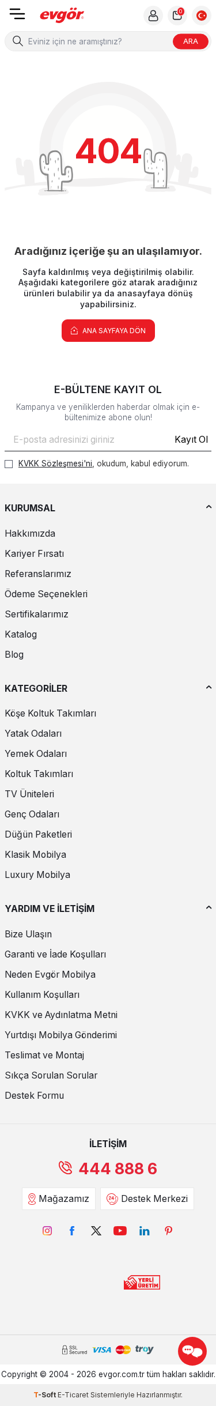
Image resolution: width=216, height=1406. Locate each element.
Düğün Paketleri (38, 834)
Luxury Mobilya (37, 874)
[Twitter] (96, 1231)
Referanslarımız (38, 573)
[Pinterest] (169, 1231)
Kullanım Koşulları (42, 994)
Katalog (21, 634)
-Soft (45, 1394)
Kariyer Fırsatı (34, 553)
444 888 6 (117, 1168)
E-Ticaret (73, 1394)
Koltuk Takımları (39, 773)
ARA (190, 41)
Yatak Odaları (33, 733)
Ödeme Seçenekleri (46, 594)
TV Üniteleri (29, 794)
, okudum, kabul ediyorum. (103, 463)
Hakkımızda (30, 533)
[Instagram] (48, 1231)
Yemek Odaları (36, 753)
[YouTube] (120, 1231)
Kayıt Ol (191, 439)
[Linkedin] (144, 1231)
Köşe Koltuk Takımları (50, 713)
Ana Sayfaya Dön (113, 330)
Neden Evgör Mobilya (50, 974)
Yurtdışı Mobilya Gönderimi (61, 1035)
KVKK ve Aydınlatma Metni (61, 1014)
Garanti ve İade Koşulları (55, 954)
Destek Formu (34, 1095)
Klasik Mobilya (35, 854)
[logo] (62, 16)
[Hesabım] (153, 15)
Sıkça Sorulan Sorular (51, 1075)
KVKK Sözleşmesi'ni (55, 463)
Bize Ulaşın (28, 934)
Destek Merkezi (154, 1198)
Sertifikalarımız (37, 614)
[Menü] (17, 17)
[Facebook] (72, 1231)
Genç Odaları (32, 814)
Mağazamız (64, 1198)
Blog (14, 654)
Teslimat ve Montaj (44, 1055)
